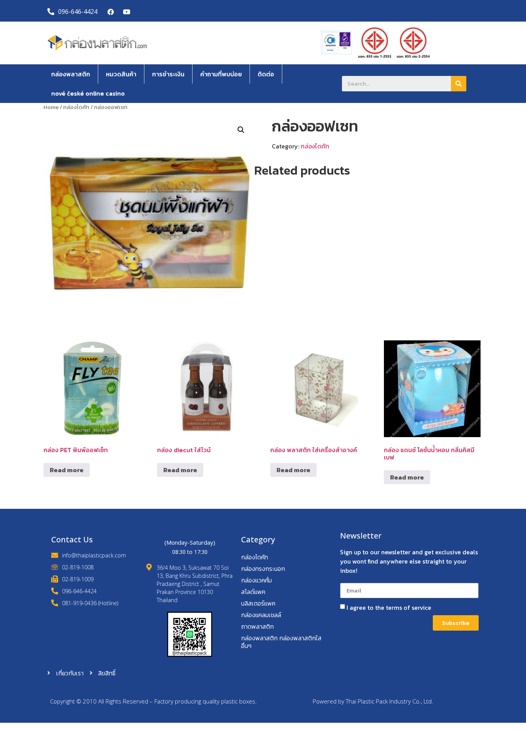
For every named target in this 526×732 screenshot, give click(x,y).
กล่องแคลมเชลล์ (261, 614)
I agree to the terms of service (389, 607)
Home (51, 107)
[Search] (458, 83)
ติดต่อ (266, 74)
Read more (67, 470)
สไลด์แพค (253, 591)
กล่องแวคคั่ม (256, 580)
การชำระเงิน (168, 74)
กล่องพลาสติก (70, 74)
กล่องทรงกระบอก (263, 568)
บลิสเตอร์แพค (258, 603)
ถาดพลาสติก (257, 626)
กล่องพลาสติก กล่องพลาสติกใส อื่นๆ (281, 641)
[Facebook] (111, 12)
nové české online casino (88, 93)
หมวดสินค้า (121, 74)
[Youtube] (126, 12)
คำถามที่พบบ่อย (221, 74)
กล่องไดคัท (76, 107)
